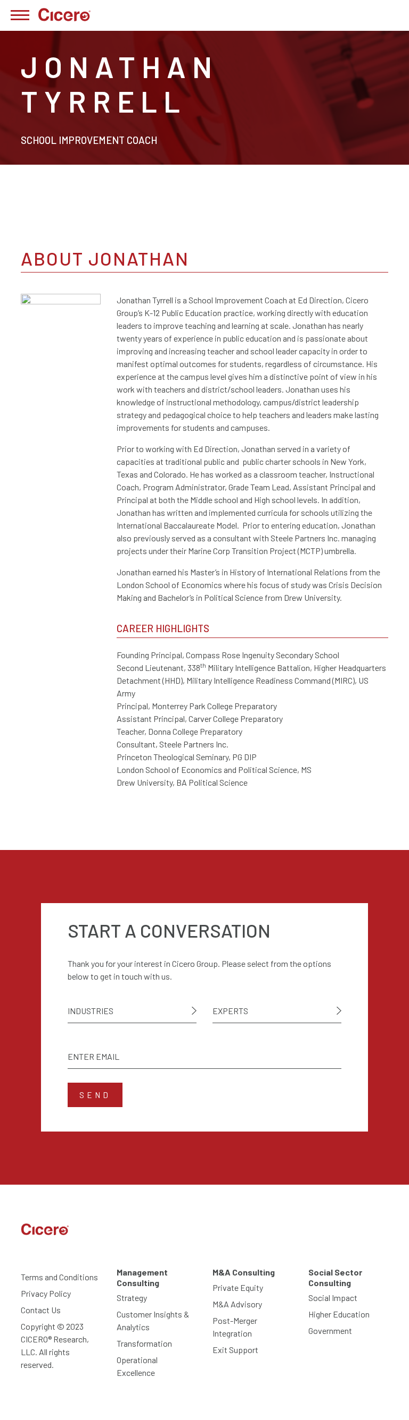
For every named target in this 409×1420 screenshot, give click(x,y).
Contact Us (41, 1310)
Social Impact (332, 1298)
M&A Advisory (237, 1304)
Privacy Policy (46, 1293)
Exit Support (235, 1350)
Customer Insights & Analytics (153, 1320)
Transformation (144, 1343)
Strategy (132, 1298)
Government (330, 1330)
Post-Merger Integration (234, 1326)
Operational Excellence (137, 1366)
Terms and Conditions (59, 1277)
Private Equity (237, 1287)
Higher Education (339, 1314)
